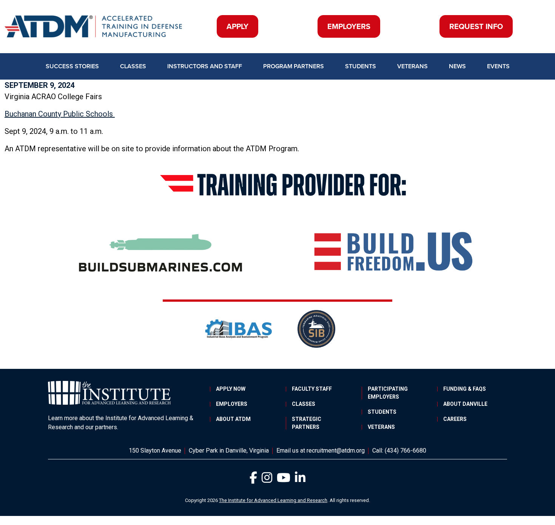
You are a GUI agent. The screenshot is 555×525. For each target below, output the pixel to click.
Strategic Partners (306, 423)
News (457, 66)
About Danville (465, 404)
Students (360, 66)
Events (498, 66)
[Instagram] (268, 480)
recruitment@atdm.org (336, 450)
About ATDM (233, 419)
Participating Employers (388, 393)
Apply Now (230, 389)
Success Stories (72, 66)
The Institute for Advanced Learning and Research (273, 500)
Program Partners (293, 66)
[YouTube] (284, 480)
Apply (237, 26)
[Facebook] (254, 480)
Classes (133, 66)
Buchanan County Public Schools (60, 113)
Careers (455, 419)
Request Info (476, 26)
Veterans (412, 66)
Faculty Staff (312, 389)
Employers (348, 26)
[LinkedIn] (300, 480)
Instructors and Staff (204, 66)
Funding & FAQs (464, 389)
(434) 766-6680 (405, 450)
